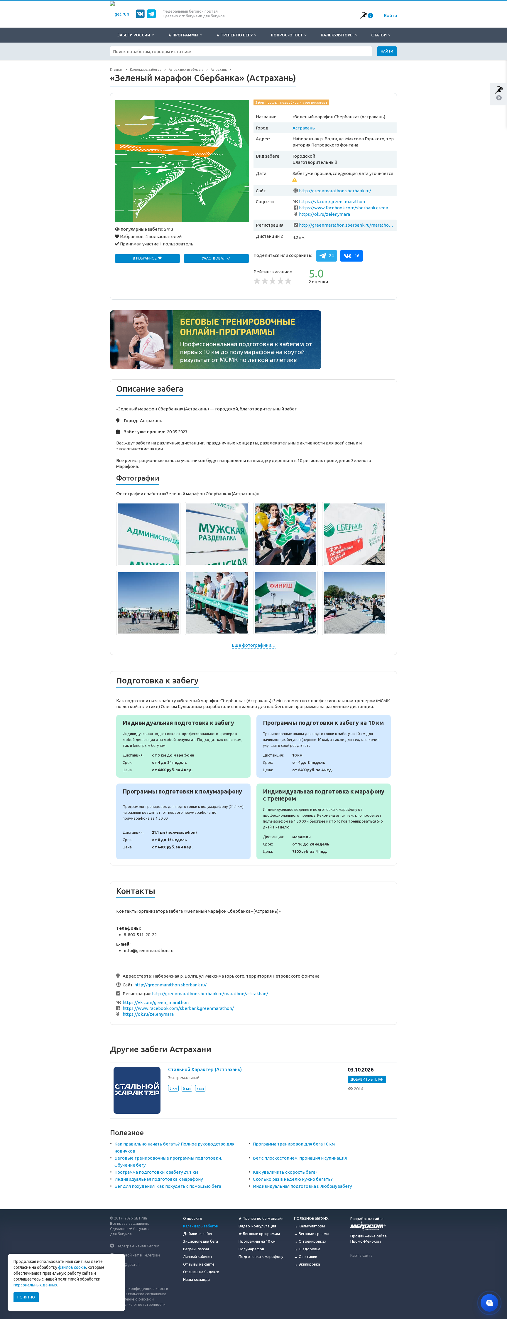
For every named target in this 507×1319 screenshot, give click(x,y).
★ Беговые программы (259, 1234)
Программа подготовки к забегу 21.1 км (156, 1172)
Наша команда (196, 1279)
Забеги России (134, 35)
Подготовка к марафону (261, 1256)
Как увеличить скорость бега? (285, 1172)
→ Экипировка (307, 1264)
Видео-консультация (257, 1226)
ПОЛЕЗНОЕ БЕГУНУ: (311, 1218)
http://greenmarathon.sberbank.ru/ (335, 190)
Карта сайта (361, 1255)
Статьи (379, 35)
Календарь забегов (200, 1226)
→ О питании (305, 1256)
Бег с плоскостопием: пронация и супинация (300, 1157)
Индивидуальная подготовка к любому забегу (302, 1186)
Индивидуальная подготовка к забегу (183, 746)
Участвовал (214, 258)
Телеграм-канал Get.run (138, 1246)
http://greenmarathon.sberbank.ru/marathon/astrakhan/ (346, 225)
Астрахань (304, 127)
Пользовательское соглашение (138, 1294)
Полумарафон (251, 1249)
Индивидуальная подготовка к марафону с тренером (323, 821)
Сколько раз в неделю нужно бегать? (293, 1179)
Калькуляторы (338, 35)
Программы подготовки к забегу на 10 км (323, 746)
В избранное (145, 258)
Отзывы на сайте (198, 1264)
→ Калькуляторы (309, 1226)
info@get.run (128, 1264)
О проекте (192, 1218)
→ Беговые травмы (311, 1234)
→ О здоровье (307, 1249)
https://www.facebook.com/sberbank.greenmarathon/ (346, 207)
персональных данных (35, 1285)
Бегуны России (196, 1249)
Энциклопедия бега (200, 1241)
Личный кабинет (198, 1256)
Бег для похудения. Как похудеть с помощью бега (167, 1186)
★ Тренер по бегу (235, 35)
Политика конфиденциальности (139, 1288)
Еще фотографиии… (254, 645)
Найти (387, 51)
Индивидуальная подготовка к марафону (158, 1179)
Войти (390, 15)
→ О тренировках (310, 1241)
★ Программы (184, 35)
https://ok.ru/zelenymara (324, 214)
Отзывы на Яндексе (201, 1272)
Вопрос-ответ (288, 35)
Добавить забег (197, 1234)
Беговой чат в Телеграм (138, 1255)
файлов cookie (72, 1267)
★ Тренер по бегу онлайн (261, 1218)
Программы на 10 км (257, 1241)
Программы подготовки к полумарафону (183, 821)
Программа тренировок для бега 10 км (294, 1143)
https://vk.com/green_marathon (332, 201)
